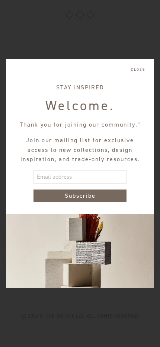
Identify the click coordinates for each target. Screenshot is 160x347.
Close (138, 69)
